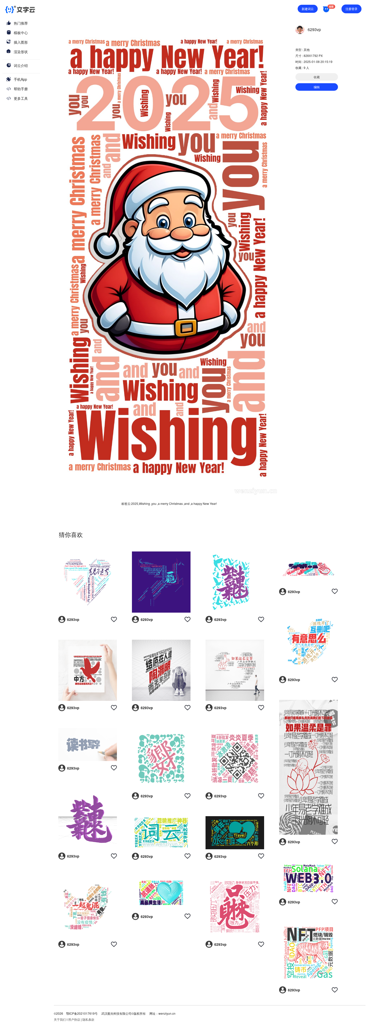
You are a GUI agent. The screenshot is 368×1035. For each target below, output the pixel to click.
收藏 (317, 77)
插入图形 (21, 42)
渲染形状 (21, 51)
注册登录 (351, 9)
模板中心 (21, 32)
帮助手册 (21, 88)
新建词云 (308, 9)
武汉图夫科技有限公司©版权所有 (123, 1013)
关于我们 (60, 1019)
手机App (20, 79)
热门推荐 (21, 23)
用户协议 (74, 1019)
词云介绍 (21, 65)
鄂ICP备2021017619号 (82, 1013)
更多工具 (21, 98)
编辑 (317, 87)
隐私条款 (88, 1019)
